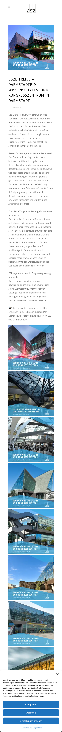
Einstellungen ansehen (31, 721)
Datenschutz (26, 728)
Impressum (37, 728)
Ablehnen (31, 712)
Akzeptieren (31, 704)
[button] (57, 674)
